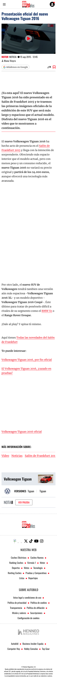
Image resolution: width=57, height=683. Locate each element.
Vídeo (5, 455)
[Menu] (4, 4)
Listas (21, 578)
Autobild (14, 643)
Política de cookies (39, 602)
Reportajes (33, 578)
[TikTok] (31, 541)
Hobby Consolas (31, 649)
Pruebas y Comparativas (36, 573)
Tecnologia (37, 568)
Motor (5, 57)
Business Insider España (32, 643)
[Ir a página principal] (28, 4)
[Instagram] (41, 541)
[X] (26, 541)
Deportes (16, 568)
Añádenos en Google (17, 67)
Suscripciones (36, 613)
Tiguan (31, 491)
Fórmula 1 (31, 562)
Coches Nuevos (36, 557)
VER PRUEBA (23, 502)
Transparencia (16, 608)
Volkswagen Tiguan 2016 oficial (22, 431)
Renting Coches (15, 573)
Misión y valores (19, 613)
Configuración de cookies (28, 618)
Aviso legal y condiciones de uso (27, 597)
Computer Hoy (13, 649)
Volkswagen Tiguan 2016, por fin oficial (27, 359)
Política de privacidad (17, 602)
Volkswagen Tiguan (18, 479)
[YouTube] (36, 541)
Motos (26, 568)
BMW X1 (47, 311)
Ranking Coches (16, 562)
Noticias (16, 455)
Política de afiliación (36, 608)
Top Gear (46, 649)
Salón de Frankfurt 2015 (41, 455)
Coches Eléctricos (18, 557)
